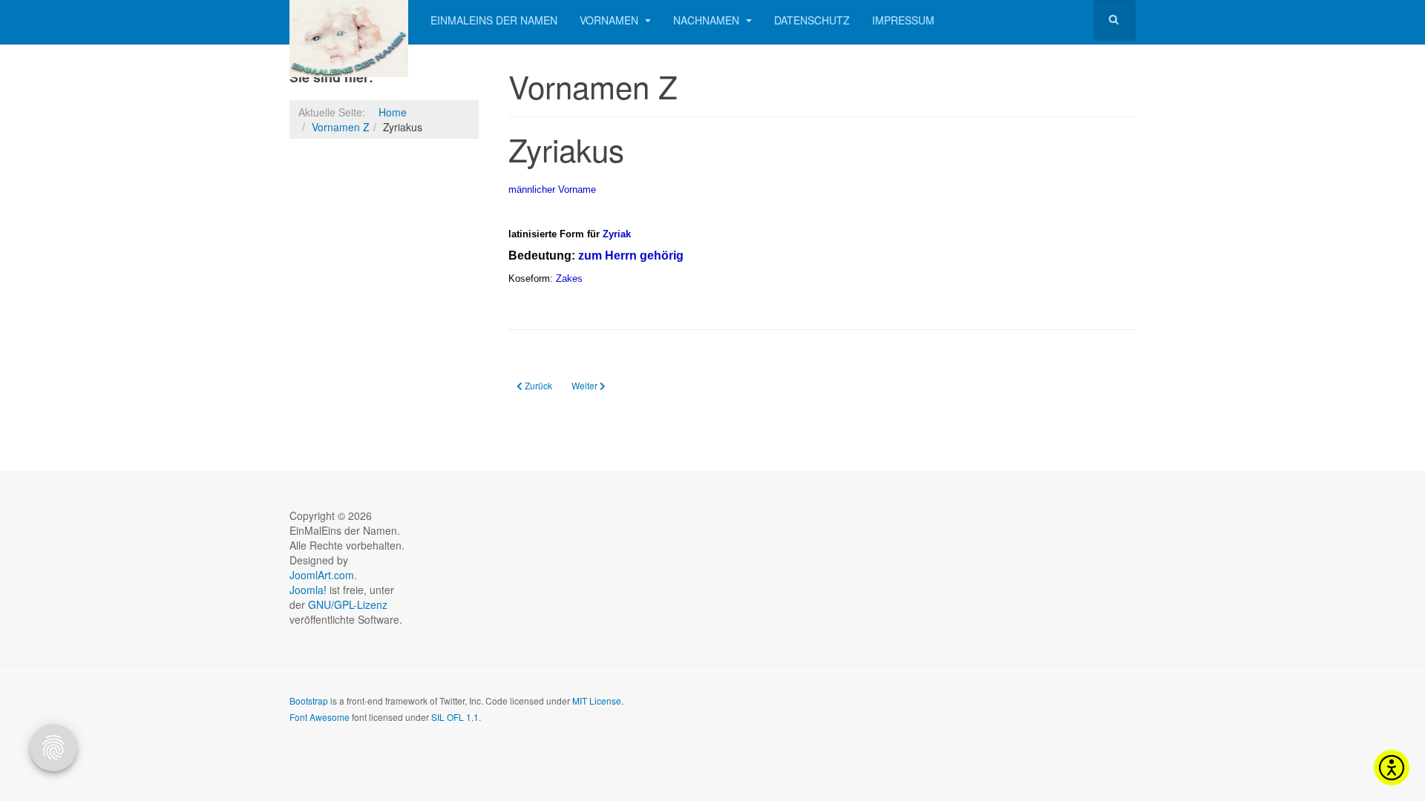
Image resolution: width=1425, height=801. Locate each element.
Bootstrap (308, 700)
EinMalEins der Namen (493, 20)
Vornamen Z (341, 126)
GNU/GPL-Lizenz (347, 604)
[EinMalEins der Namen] (348, 20)
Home (393, 112)
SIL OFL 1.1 (455, 717)
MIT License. (597, 700)
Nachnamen (707, 20)
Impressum (903, 20)
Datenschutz (812, 20)
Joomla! (308, 589)
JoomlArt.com (321, 574)
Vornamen (610, 20)
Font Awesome (319, 717)
